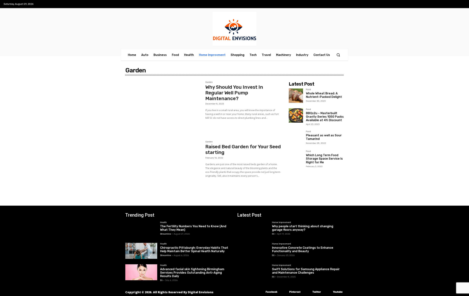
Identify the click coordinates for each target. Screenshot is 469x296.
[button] (338, 54)
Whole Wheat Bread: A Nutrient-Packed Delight (324, 95)
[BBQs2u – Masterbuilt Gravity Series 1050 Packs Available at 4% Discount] (296, 115)
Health (163, 222)
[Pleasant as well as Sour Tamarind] (296, 137)
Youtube (338, 291)
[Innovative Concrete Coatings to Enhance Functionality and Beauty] (253, 251)
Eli (161, 280)
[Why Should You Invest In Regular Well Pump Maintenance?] (163, 106)
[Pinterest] (284, 292)
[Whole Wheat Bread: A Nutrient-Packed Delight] (296, 96)
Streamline (165, 234)
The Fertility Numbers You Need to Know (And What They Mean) (193, 228)
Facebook (271, 291)
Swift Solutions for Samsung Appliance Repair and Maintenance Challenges (306, 270)
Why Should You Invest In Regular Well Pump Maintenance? (234, 92)
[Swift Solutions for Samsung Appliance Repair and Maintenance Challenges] (253, 272)
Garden (209, 82)
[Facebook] (260, 292)
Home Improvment (281, 222)
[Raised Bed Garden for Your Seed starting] (163, 166)
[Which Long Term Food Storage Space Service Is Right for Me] (296, 157)
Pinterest (294, 291)
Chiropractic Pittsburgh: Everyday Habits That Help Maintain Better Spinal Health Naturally (194, 249)
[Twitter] (307, 292)
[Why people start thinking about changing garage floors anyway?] (253, 229)
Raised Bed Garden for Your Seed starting (243, 149)
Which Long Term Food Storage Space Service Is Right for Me (324, 158)
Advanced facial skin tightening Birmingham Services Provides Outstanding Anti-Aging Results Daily (192, 272)
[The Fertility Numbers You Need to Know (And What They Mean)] (141, 229)
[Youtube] (327, 292)
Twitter (316, 291)
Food (308, 90)
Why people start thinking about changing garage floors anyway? (302, 228)
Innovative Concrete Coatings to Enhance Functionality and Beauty (302, 249)
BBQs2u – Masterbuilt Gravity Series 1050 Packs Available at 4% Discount (325, 116)
